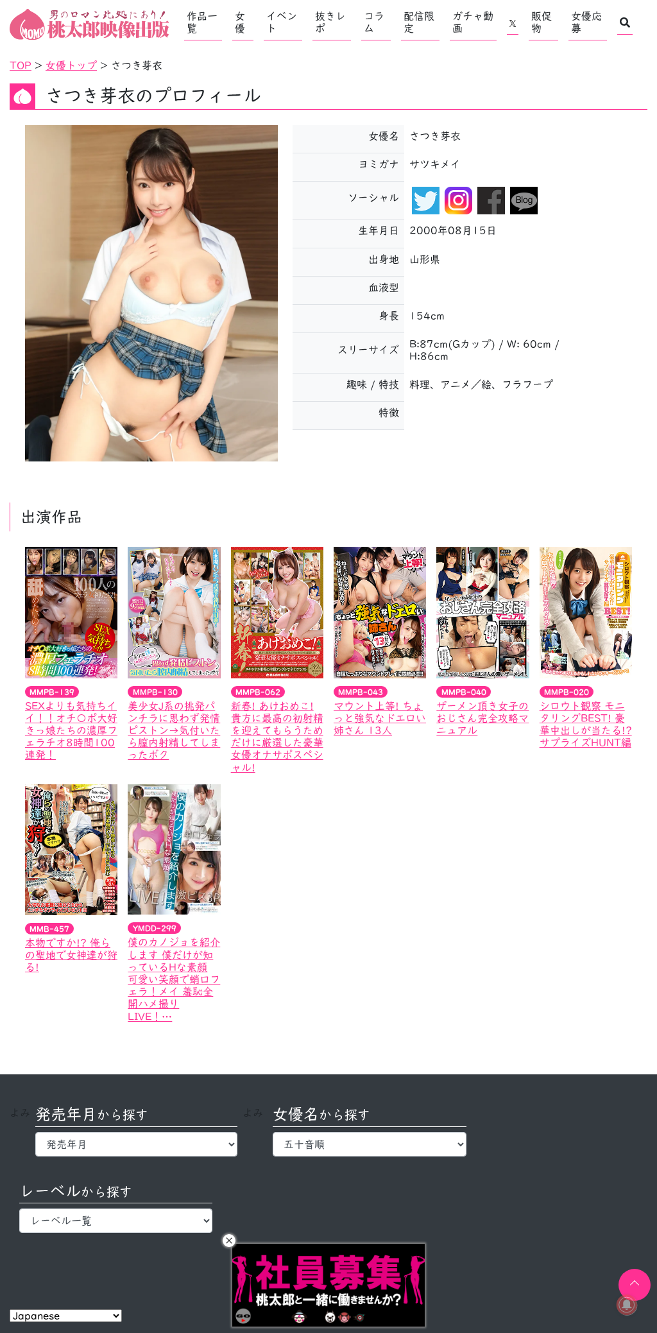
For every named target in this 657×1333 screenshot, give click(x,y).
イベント (281, 22)
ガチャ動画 (472, 22)
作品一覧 (202, 22)
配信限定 (419, 22)
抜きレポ (330, 22)
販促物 (541, 22)
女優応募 (586, 22)
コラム (374, 22)
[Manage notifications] (627, 1304)
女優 (240, 22)
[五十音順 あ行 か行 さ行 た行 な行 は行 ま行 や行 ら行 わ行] (369, 1144)
